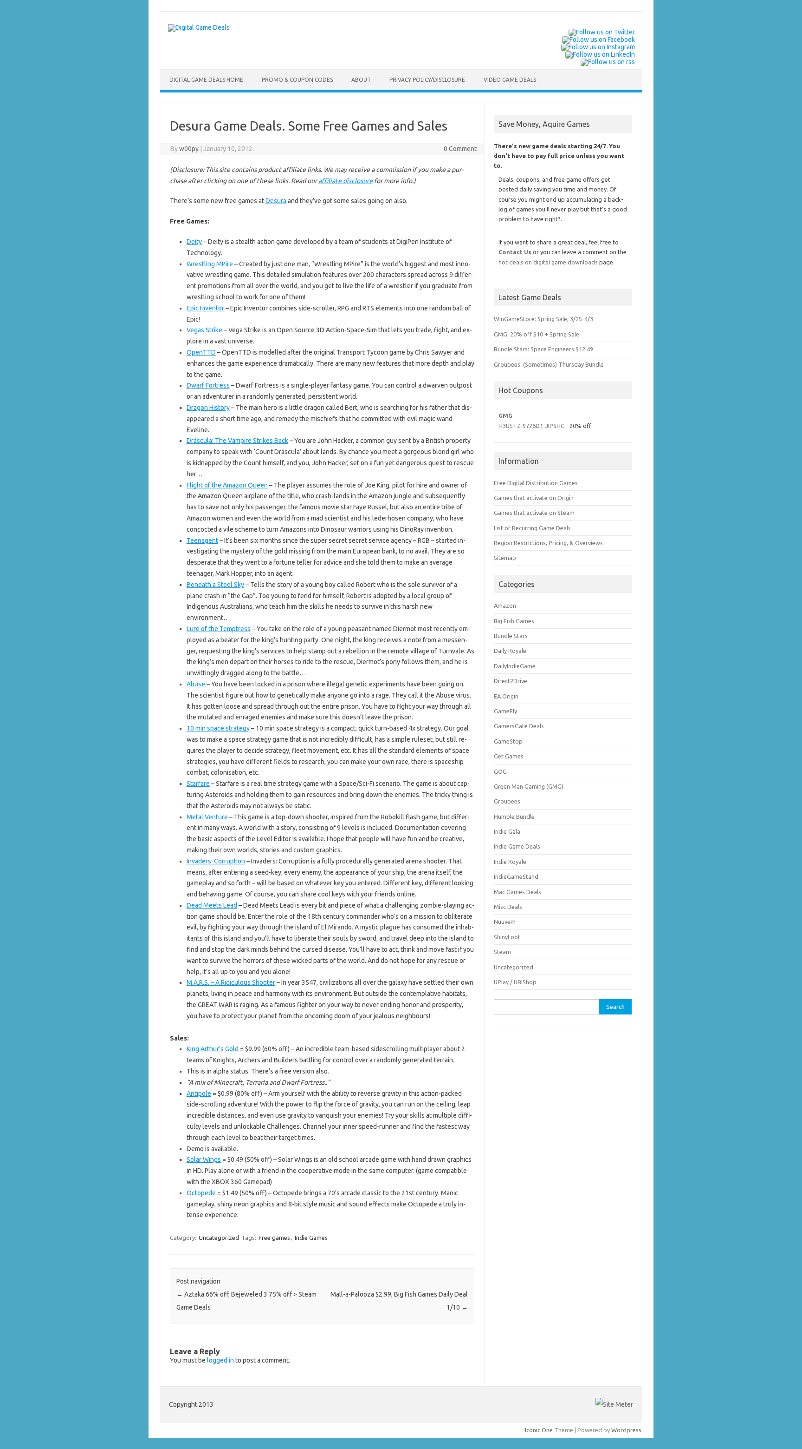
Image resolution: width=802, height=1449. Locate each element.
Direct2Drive (510, 681)
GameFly (505, 711)
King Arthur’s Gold (213, 1049)
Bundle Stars (511, 635)
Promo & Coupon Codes (297, 80)
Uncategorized (219, 1237)
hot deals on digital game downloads (548, 262)
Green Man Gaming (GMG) (528, 786)
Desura (275, 200)
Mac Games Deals (517, 892)
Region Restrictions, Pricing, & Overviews (548, 543)
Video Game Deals (510, 80)
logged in (220, 1360)
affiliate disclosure (345, 180)
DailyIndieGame (515, 666)
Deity (194, 241)
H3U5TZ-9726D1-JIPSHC (531, 425)
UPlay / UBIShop (515, 982)
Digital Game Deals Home (206, 80)
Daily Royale (510, 650)
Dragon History (208, 407)
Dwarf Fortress (208, 385)
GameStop (508, 741)
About (361, 80)
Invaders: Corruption (216, 861)
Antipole (199, 1093)
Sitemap (505, 557)
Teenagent (202, 540)
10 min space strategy (218, 728)
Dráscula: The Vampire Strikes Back (237, 440)
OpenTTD (201, 352)
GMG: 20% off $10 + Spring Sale (536, 334)
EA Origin (506, 696)
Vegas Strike (204, 330)
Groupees (507, 801)
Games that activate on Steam (534, 512)
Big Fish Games (514, 621)
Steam (502, 951)
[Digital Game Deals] (199, 27)
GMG (505, 415)
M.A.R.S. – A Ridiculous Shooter (231, 982)
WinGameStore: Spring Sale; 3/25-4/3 (543, 319)
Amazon (505, 605)
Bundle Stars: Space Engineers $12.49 (543, 349)
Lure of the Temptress (219, 628)
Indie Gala (507, 831)
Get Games (509, 756)
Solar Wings (204, 1159)
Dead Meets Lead (212, 905)
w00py (189, 148)
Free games (274, 1237)
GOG (500, 771)
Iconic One (539, 1430)
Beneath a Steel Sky (215, 584)
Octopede (201, 1193)
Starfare (198, 783)
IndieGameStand (516, 876)
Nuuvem (505, 921)
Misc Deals (508, 906)
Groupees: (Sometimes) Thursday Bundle (549, 364)
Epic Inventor (205, 308)
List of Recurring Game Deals (532, 528)
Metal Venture (207, 817)
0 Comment (460, 148)
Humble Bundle (514, 816)
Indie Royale (510, 861)
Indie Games (311, 1237)
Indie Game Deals (517, 846)
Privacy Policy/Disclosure (427, 80)
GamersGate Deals (519, 726)
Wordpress (626, 1430)
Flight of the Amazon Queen (227, 485)
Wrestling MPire (210, 264)
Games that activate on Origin (534, 497)
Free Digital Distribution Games (536, 483)
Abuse (196, 684)
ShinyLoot (507, 937)
